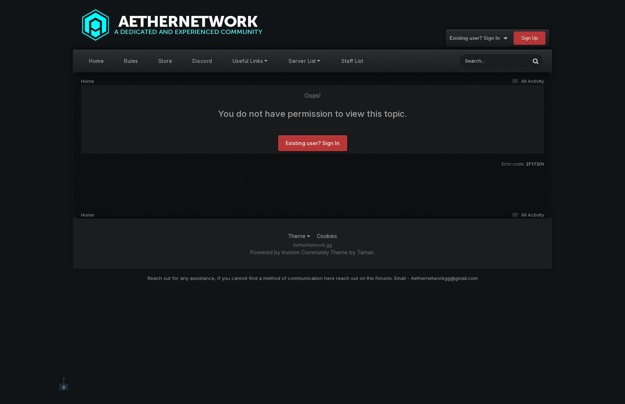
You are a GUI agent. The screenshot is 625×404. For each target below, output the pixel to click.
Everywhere (507, 61)
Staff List (352, 61)
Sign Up (529, 38)
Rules (131, 61)
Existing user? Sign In (476, 38)
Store (165, 61)
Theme (297, 236)
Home (96, 61)
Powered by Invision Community (289, 252)
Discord (202, 61)
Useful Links (248, 61)
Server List (302, 61)
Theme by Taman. (352, 252)
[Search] (535, 61)
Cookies (327, 236)
